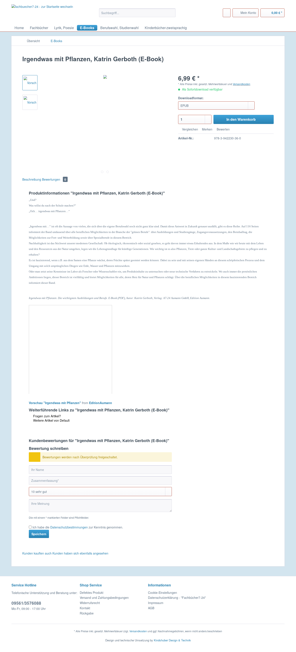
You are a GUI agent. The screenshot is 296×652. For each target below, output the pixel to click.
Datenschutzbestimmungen (69, 527)
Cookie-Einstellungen (162, 592)
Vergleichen (189, 129)
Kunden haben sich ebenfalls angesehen (80, 553)
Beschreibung (31, 179)
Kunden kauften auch (37, 553)
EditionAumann (100, 403)
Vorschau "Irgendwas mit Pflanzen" (55, 403)
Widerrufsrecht (90, 603)
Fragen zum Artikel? (46, 416)
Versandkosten (241, 84)
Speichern (38, 534)
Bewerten (223, 129)
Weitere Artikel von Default (51, 420)
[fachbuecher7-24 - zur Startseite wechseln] (42, 12)
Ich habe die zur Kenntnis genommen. (78, 527)
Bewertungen (54, 179)
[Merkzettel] (227, 12)
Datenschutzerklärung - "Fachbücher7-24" (177, 597)
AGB (151, 608)
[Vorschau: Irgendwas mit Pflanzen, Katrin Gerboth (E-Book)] (29, 82)
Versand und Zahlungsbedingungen (104, 597)
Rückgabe (87, 613)
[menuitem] (137, 14)
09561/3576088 (26, 603)
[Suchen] (172, 12)
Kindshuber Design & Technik (172, 640)
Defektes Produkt (91, 592)
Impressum (155, 603)
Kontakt (85, 608)
